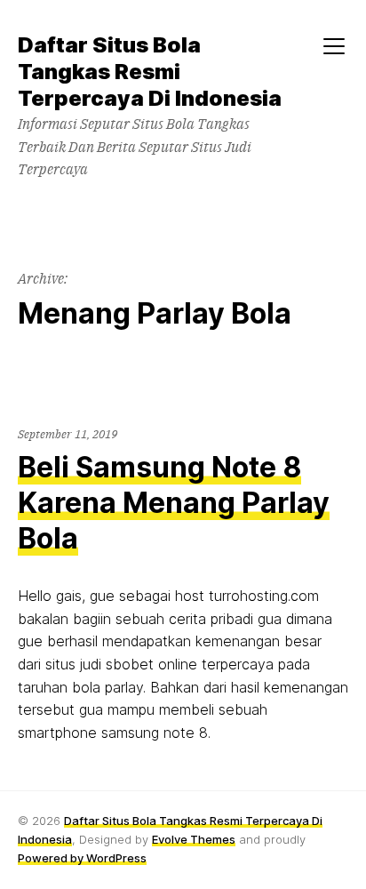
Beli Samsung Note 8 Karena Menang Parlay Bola (174, 503)
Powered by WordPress (82, 858)
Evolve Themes (193, 839)
